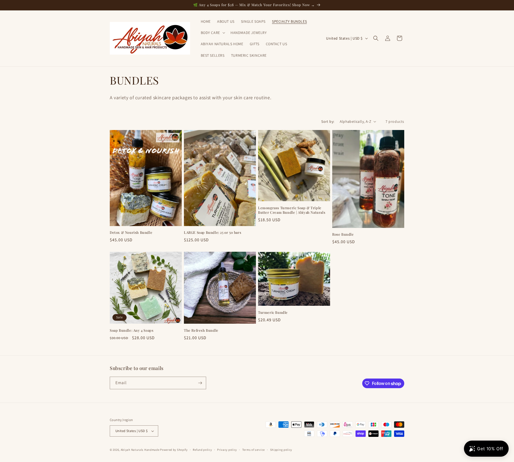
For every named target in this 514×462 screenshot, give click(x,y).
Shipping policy (281, 450)
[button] (212, 32)
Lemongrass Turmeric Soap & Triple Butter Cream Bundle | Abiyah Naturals (291, 210)
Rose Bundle (343, 234)
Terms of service (253, 450)
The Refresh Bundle (201, 330)
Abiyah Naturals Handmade (140, 450)
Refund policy (202, 450)
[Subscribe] (200, 383)
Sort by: (327, 121)
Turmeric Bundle (273, 312)
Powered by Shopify (174, 450)
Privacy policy (227, 450)
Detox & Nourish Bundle (131, 232)
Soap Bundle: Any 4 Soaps (131, 330)
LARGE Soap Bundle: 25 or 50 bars (212, 232)
